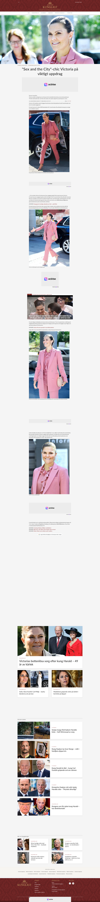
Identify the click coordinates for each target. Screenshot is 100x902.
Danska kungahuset (44, 871)
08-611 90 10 (54, 887)
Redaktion (37, 890)
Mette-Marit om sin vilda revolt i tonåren (43, 531)
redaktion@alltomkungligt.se (57, 883)
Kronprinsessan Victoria (34, 65)
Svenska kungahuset (22, 65)
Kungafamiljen (22, 658)
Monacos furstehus (69, 873)
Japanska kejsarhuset (42, 873)
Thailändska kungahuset (51, 873)
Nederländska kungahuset (61, 871)
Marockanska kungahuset (60, 873)
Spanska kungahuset (52, 871)
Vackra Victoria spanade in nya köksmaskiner (44, 327)
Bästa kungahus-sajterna (40, 892)
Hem (36, 882)
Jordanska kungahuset (78, 871)
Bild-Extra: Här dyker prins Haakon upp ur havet (45, 529)
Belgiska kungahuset (70, 871)
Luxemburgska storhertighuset (33, 873)
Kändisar (36, 888)
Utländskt (54, 727)
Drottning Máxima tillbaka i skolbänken (42, 528)
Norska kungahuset (37, 871)
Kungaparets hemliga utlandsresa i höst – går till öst (45, 204)
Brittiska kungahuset (29, 871)
